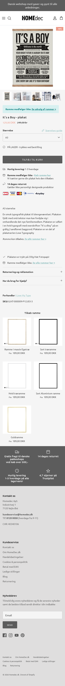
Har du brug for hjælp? (15, 280)
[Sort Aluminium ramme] (48, 376)
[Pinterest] (22, 635)
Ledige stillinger (11, 571)
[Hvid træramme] (17, 376)
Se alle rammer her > (35, 239)
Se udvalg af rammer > (44, 109)
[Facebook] (4, 635)
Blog (5, 576)
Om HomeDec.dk (11, 552)
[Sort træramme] (48, 332)
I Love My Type (23, 295)
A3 (6, 137)
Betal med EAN (10, 566)
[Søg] (11, 18)
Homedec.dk (14, 674)
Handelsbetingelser (13, 556)
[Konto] (54, 18)
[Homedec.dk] (32, 18)
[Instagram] (10, 635)
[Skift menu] (3, 18)
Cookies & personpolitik (15, 561)
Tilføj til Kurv (32, 159)
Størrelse (8, 130)
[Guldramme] (17, 419)
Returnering (9, 581)
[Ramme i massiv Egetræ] (17, 332)
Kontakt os (8, 547)
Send (10, 625)
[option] (32, 57)
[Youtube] (16, 635)
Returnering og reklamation (18, 271)
